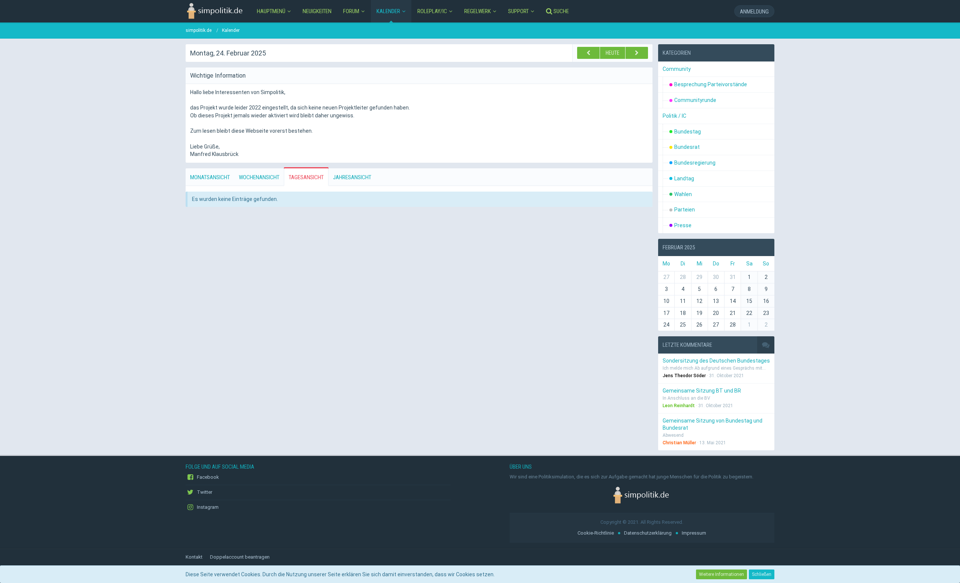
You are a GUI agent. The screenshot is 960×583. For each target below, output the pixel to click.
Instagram (207, 507)
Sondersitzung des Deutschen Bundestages (716, 361)
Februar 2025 (679, 247)
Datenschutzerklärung (648, 533)
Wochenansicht (259, 177)
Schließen (761, 574)
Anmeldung (754, 11)
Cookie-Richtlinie (596, 533)
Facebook (207, 477)
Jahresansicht (352, 177)
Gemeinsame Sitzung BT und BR (702, 391)
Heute (613, 53)
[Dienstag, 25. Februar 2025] (637, 53)
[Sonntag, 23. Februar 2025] (588, 53)
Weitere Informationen (721, 574)
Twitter (204, 492)
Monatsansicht (210, 177)
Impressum (694, 533)
